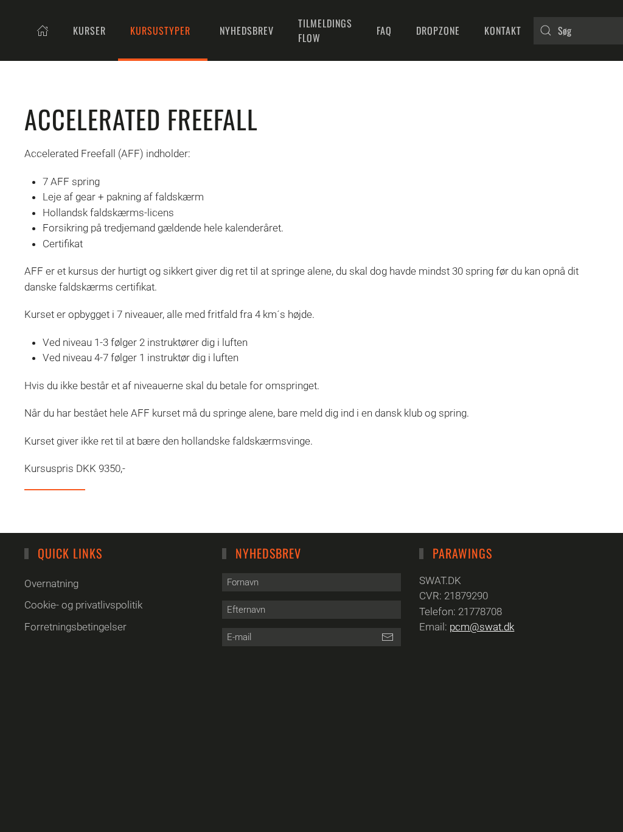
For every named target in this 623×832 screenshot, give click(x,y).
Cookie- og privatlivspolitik (83, 605)
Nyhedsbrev (247, 30)
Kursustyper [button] (160, 30)
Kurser (89, 30)
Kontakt (502, 30)
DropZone (438, 30)
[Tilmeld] (387, 637)
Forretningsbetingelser (75, 627)
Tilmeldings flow (325, 30)
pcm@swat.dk (482, 627)
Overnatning (51, 583)
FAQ (384, 30)
